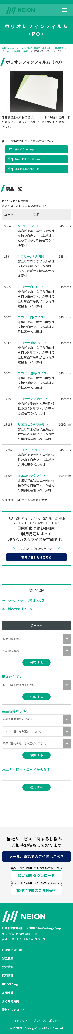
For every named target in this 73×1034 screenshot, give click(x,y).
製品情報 (59, 48)
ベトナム (28, 939)
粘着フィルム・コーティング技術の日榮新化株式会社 (26, 48)
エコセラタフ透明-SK (32, 399)
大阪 (11, 934)
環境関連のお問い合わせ (28, 169)
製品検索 (7, 958)
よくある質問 (10, 1001)
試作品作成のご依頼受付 (36, 890)
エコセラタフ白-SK (31, 450)
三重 (35, 934)
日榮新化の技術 (12, 950)
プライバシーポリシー (46, 1021)
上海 (11, 939)
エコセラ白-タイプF (31, 287)
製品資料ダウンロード (36, 875)
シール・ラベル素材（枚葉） (16, 51)
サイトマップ (19, 1021)
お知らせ (7, 992)
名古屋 (20, 934)
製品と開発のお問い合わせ (29, 159)
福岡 (28, 934)
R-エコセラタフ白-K (31, 475)
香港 (4, 939)
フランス (40, 939)
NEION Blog (10, 984)
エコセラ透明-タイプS (33, 373)
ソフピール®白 (28, 226)
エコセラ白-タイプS (31, 317)
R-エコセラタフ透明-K (33, 424)
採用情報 (7, 975)
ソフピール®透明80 (31, 256)
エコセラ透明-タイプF (33, 343)
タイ (18, 939)
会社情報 (7, 967)
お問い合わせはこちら (36, 557)
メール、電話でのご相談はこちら (36, 856)
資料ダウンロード (24, 149)
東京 (4, 934)
